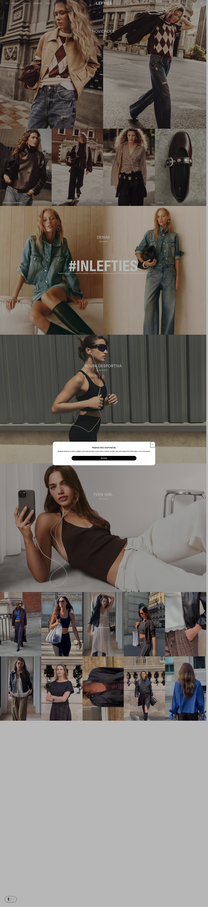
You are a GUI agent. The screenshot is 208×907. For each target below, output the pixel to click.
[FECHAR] (152, 444)
